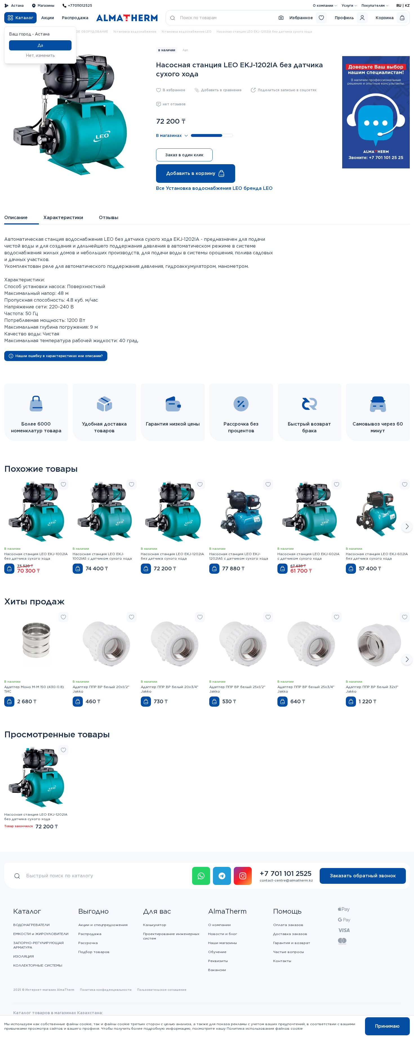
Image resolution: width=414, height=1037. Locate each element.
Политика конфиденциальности (106, 989)
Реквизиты (218, 961)
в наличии (166, 50)
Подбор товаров (94, 952)
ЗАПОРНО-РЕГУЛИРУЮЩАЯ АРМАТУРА (38, 945)
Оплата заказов (288, 925)
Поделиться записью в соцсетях (287, 90)
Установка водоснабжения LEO (186, 31)
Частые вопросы (288, 952)
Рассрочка (88, 943)
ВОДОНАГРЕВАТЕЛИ (31, 925)
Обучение (217, 952)
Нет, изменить (40, 55)
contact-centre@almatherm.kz (286, 880)
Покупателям (373, 5)
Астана (17, 5)
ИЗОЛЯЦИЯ (23, 956)
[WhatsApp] (201, 876)
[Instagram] (243, 876)
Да (40, 45)
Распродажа (75, 17)
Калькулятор (154, 925)
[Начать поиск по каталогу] (172, 17)
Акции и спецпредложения (103, 925)
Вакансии (217, 970)
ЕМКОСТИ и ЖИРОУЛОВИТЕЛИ (40, 934)
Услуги (347, 5)
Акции (47, 17)
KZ (407, 5)
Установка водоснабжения (134, 31)
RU (399, 5)
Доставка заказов (290, 934)
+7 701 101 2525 (285, 873)
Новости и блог (222, 934)
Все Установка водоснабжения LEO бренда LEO (214, 188)
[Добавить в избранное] (63, 484)
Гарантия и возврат (291, 943)
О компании (323, 5)
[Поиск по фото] (281, 18)
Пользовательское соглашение (161, 989)
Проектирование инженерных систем (171, 936)
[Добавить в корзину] (9, 569)
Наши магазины (222, 943)
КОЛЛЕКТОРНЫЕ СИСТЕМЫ (37, 965)
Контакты (282, 961)
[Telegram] (222, 876)
